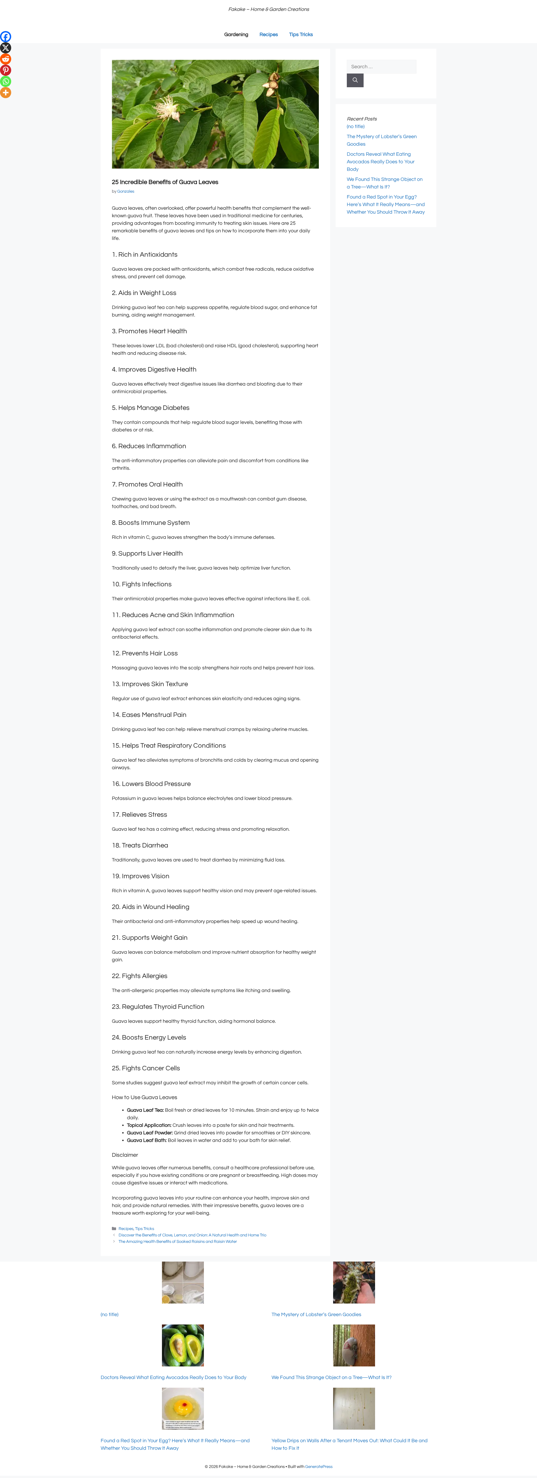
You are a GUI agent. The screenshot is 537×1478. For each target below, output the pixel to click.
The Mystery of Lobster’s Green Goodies (316, 1314)
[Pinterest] (5, 70)
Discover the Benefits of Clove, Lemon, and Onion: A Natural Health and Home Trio (192, 1235)
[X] (5, 47)
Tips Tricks (301, 34)
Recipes (269, 34)
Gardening (236, 34)
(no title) (355, 126)
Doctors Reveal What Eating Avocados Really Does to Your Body (380, 162)
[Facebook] (5, 36)
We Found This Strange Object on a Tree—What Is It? (332, 1377)
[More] (5, 92)
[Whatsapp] (5, 81)
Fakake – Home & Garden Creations (268, 9)
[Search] (355, 80)
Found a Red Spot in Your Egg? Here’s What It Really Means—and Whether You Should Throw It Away (386, 204)
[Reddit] (5, 59)
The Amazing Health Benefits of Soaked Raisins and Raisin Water (178, 1241)
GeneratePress (319, 1467)
